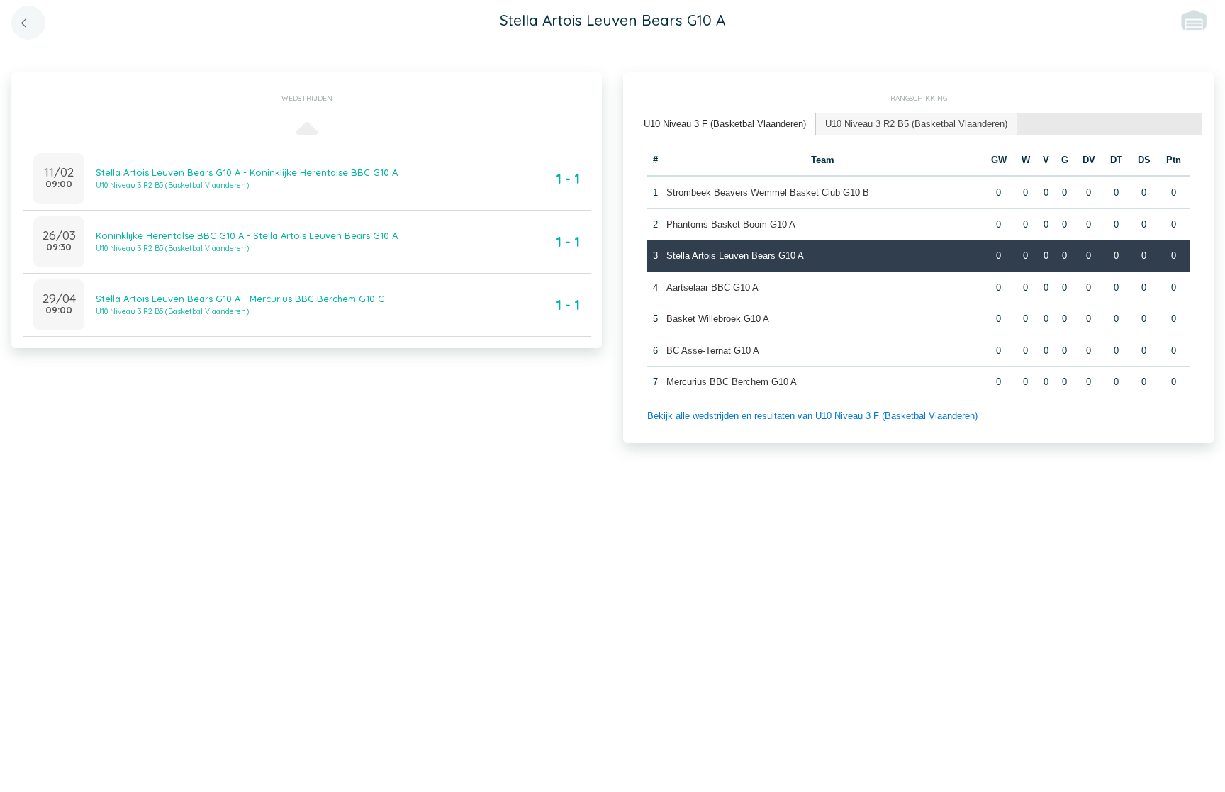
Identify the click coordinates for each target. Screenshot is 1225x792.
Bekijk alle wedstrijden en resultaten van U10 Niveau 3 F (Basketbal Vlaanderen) (812, 416)
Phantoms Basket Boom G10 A (730, 224)
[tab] (725, 124)
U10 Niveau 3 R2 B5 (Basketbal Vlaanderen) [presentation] (916, 123)
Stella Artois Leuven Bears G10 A (735, 255)
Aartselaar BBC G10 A (712, 287)
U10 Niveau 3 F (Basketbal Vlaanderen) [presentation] (725, 123)
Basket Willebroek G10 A (717, 318)
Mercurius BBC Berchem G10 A (731, 382)
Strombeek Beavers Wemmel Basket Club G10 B (767, 192)
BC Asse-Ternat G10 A (712, 350)
